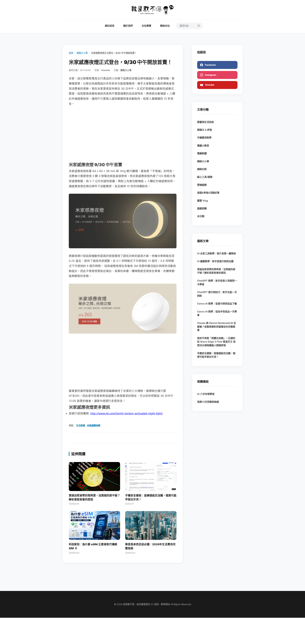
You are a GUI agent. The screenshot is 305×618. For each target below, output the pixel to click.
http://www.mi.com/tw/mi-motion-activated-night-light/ (126, 413)
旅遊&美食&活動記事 (208, 192)
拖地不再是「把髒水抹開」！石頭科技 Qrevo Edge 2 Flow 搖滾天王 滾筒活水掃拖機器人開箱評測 (216, 342)
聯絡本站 (165, 25)
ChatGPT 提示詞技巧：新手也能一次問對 (217, 294)
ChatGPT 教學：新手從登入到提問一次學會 (217, 282)
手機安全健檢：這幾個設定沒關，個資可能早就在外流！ (216, 355)
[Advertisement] (122, 133)
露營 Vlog (202, 200)
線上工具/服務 (204, 176)
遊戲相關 (202, 208)
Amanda (105, 70)
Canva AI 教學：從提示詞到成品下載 (217, 303)
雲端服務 (202, 184)
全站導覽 (146, 25)
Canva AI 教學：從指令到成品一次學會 (217, 313)
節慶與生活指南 (205, 122)
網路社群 (202, 169)
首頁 (71, 53)
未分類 (200, 216)
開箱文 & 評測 (204, 129)
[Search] (198, 25)
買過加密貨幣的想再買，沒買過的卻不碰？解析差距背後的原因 (216, 271)
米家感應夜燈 (93, 425)
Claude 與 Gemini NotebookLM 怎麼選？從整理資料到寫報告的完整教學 (216, 326)
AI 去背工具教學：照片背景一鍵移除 (216, 253)
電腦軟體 (202, 153)
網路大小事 (82, 53)
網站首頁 (109, 25)
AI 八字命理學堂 (205, 394)
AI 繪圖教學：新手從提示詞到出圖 (215, 261)
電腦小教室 (203, 145)
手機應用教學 (204, 137)
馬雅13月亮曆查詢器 (208, 401)
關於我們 (128, 25)
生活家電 (80, 425)
